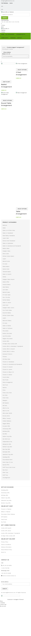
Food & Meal (6, 377)
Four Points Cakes (7, 310)
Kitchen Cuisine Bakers (8, 256)
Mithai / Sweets (7, 418)
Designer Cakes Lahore (8, 307)
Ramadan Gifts (6, 451)
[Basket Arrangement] (8, 69)
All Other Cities (6, 359)
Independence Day (7, 441)
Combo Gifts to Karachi (9, 348)
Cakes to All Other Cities (9, 230)
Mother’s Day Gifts (5, 503)
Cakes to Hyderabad (8, 243)
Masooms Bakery (7, 320)
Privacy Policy (4, 542)
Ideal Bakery (6, 287)
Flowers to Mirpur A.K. (8, 372)
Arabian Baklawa (7, 421)
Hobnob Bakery (6, 284)
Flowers (5, 356)
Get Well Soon (6, 439)
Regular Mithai (6, 423)
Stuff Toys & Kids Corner (9, 467)
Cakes (4, 227)
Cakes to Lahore (7, 302)
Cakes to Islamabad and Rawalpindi (12, 245)
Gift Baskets (6, 403)
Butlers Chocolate (7, 333)
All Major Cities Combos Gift (10, 343)
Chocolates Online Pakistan (8, 514)
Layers (4, 258)
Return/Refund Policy (6, 549)
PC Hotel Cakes (6, 294)
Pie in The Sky (6, 297)
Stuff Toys (5, 475)
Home (3, 47)
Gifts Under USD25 (7, 413)
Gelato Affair (6, 281)
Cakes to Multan (7, 325)
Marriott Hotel (6, 261)
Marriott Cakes (6, 292)
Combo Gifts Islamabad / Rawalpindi (10, 533)
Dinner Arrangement (8, 382)
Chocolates (5, 330)
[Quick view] (3, 78)
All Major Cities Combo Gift (8, 535)
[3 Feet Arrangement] (21, 63)
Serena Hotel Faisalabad (9, 240)
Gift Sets (5, 405)
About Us (3, 552)
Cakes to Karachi (7, 274)
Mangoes (5, 400)
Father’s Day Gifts (5, 497)
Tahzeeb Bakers (7, 271)
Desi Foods (5, 379)
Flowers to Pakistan (6, 509)
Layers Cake (6, 238)
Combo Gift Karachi (6, 528)
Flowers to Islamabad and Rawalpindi (12, 364)
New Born (5, 470)
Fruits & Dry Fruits (7, 392)
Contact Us (13, 575)
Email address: (5, 581)
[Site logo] (7, 11)
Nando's (5, 387)
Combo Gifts (6, 341)
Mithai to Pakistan (5, 511)
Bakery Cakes (6, 248)
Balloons (5, 225)
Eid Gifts (5, 433)
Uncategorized (6, 477)
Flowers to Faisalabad (8, 361)
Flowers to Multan (7, 374)
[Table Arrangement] (23, 147)
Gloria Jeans (6, 253)
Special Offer (6, 464)
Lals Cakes (5, 289)
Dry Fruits (5, 395)
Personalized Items (7, 459)
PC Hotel (5, 263)
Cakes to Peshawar (7, 328)
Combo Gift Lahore (6, 530)
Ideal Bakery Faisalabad (9, 235)
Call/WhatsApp (5, 20)
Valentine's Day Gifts (8, 454)
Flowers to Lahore (7, 369)
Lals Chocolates (7, 336)
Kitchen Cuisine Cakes (8, 315)
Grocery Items (6, 415)
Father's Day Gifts (7, 436)
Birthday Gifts (6, 431)
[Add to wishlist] (7, 78)
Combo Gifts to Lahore (8, 351)
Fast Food (5, 385)
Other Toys (5, 472)
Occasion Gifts (6, 426)
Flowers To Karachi (7, 367)
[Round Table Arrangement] (8, 93)
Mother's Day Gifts (7, 446)
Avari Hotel (5, 305)
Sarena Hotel (6, 269)
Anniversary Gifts (7, 428)
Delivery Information (6, 547)
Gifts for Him (6, 410)
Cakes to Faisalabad (8, 233)
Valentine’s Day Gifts (6, 500)
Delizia (4, 276)
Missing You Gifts (7, 444)
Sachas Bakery (6, 300)
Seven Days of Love (8, 462)
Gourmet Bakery (7, 312)
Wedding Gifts (6, 457)
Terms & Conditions (6, 544)
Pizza (4, 390)
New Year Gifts (6, 449)
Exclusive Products (7, 354)
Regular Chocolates (7, 338)
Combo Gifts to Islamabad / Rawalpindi (13, 346)
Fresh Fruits (6, 397)
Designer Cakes (6, 251)
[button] (6, 81)
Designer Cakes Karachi (8, 279)
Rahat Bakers (6, 266)
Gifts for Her (6, 408)
